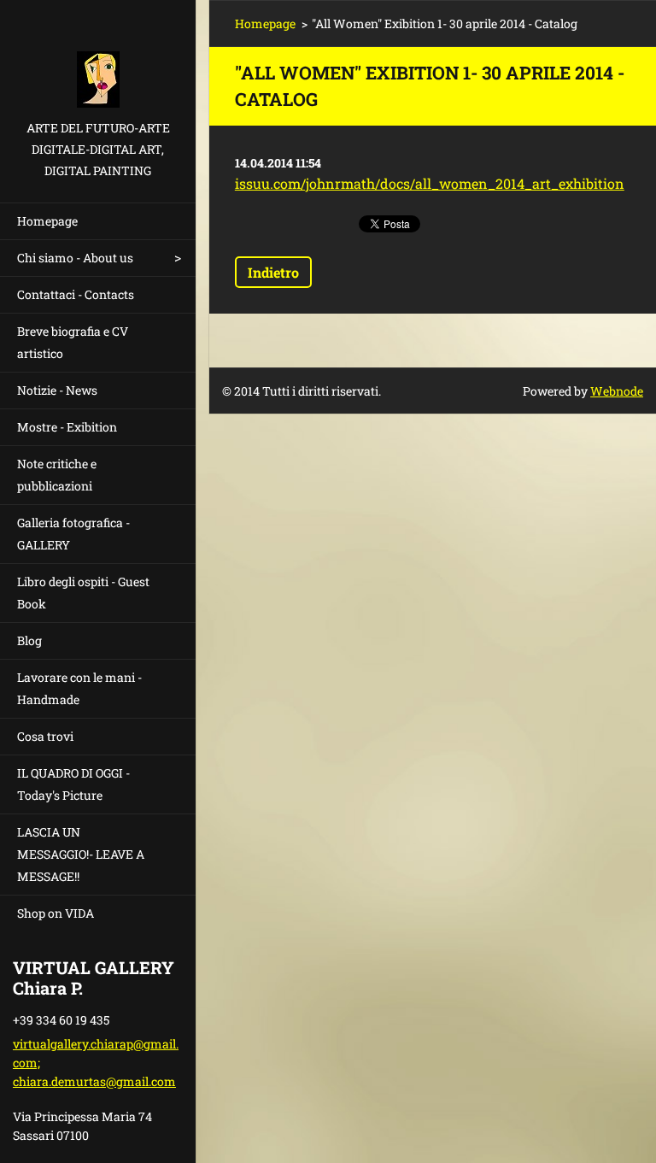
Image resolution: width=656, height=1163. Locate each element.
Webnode (616, 391)
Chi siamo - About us (75, 258)
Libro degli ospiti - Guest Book (83, 592)
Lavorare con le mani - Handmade (79, 688)
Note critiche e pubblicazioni (57, 474)
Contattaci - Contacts (75, 294)
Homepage (47, 221)
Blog (29, 640)
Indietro (273, 272)
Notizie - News (57, 390)
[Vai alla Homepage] (98, 58)
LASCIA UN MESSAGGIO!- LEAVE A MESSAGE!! (80, 854)
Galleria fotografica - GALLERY (73, 533)
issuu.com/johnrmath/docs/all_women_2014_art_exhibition (429, 183)
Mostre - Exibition (67, 427)
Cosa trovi (45, 736)
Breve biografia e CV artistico (72, 342)
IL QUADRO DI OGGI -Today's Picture (73, 784)
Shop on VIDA (55, 913)
